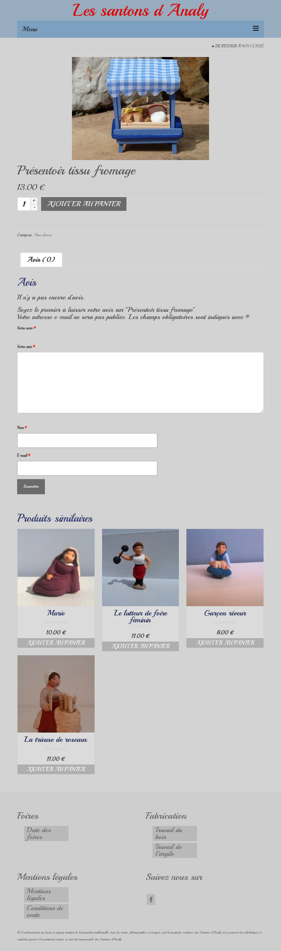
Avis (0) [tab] (41, 259)
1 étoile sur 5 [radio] (20, 338)
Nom (22, 428)
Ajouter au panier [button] (56, 642)
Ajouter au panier (83, 204)
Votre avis (26, 346)
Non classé (253, 46)
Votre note (26, 328)
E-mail (23, 455)
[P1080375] (140, 107)
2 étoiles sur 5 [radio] (22, 338)
